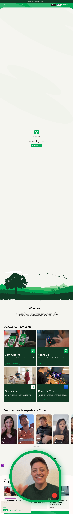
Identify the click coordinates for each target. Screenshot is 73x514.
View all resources (65, 482)
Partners (19, 4)
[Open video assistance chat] (35, 476)
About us (23, 4)
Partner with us (16, 363)
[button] (14, 5)
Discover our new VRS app (36, 145)
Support (28, 4)
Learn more (8, 363)
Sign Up (53, 4)
